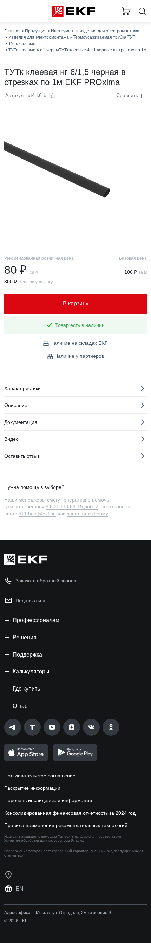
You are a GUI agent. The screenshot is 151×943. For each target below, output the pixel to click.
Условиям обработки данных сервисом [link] (37, 840)
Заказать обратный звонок (45, 580)
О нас (20, 706)
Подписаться (30, 600)
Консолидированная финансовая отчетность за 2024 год (70, 813)
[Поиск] (142, 11)
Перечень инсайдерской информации (48, 800)
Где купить (26, 689)
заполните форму (87, 513)
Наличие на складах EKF (79, 343)
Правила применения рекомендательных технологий (65, 825)
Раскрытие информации (32, 788)
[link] (12, 727)
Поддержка (27, 655)
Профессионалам (36, 620)
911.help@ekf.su (37, 513)
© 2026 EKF (15, 920)
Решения (25, 637)
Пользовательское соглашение (40, 776)
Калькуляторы (31, 671)
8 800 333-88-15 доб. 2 (72, 506)
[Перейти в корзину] (126, 11)
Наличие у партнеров (79, 356)
